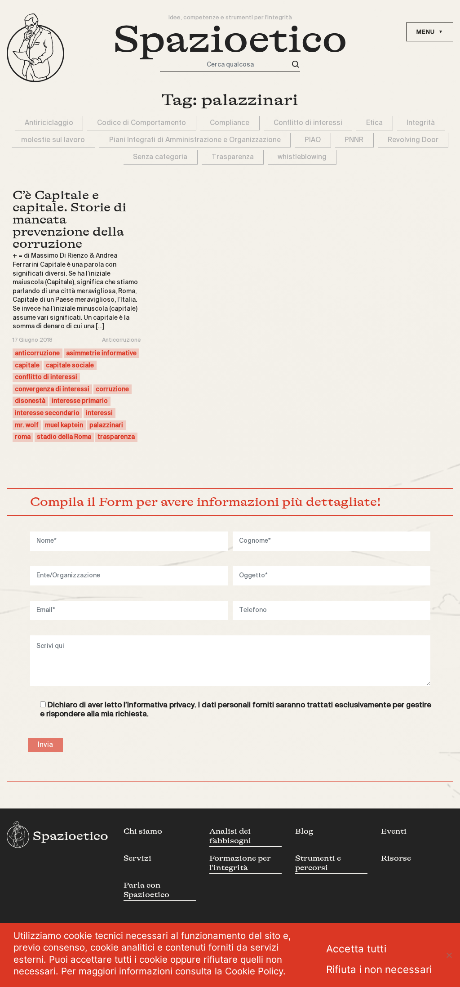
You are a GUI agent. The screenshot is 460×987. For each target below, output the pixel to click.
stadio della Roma (64, 437)
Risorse (396, 858)
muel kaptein (64, 425)
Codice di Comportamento (141, 123)
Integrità (421, 123)
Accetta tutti (356, 948)
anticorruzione (37, 353)
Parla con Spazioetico (146, 890)
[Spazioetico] (35, 47)
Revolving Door (413, 140)
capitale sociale (70, 365)
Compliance (229, 123)
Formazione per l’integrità (240, 863)
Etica (374, 123)
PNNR (354, 140)
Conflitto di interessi (308, 123)
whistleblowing (302, 157)
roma (23, 437)
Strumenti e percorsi (318, 863)
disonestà (30, 401)
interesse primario (80, 401)
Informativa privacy (161, 705)
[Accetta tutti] (448, 955)
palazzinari (106, 425)
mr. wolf (27, 425)
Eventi (394, 831)
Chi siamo (143, 831)
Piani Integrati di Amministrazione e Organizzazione (195, 140)
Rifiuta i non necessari (379, 969)
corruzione (112, 389)
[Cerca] (295, 64)
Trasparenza (233, 157)
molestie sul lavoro (53, 140)
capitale (27, 365)
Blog (304, 831)
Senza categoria (160, 157)
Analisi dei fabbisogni (230, 836)
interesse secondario (47, 413)
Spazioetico (230, 39)
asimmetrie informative (101, 353)
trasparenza (116, 437)
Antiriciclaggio (49, 123)
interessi (99, 413)
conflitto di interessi (46, 377)
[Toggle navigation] (429, 31)
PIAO (313, 140)
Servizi (137, 858)
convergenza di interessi (52, 389)
